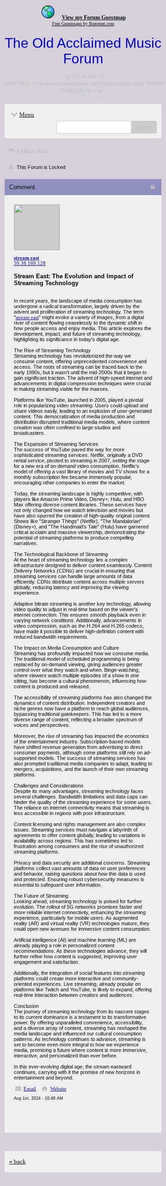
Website (58, 1088)
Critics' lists (31, 150)
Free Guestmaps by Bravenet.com (83, 23)
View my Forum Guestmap (94, 17)
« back (17, 1161)
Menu (26, 114)
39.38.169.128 (30, 263)
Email (30, 1088)
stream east (27, 317)
